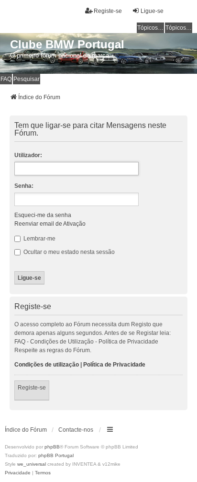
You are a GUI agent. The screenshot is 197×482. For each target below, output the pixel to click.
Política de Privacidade (114, 364)
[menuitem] (18, 473)
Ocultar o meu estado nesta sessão (68, 252)
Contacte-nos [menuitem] (75, 429)
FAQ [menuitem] (5, 79)
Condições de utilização (46, 364)
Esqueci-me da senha (42, 215)
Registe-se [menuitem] (108, 11)
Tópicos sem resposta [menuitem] (150, 27)
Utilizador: (28, 155)
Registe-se (32, 387)
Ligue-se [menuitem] (152, 11)
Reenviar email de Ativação (50, 223)
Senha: (23, 186)
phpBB (52, 446)
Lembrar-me (38, 238)
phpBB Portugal (56, 455)
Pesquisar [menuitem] (26, 79)
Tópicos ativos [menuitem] (178, 27)
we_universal (31, 464)
